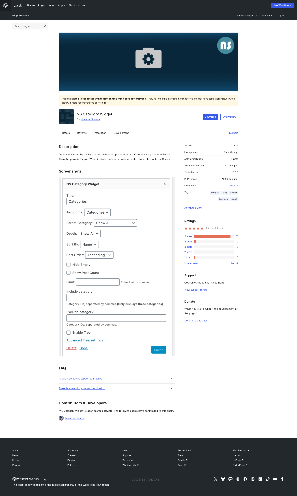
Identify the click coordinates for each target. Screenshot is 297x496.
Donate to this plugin (196, 320)
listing (224, 193)
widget (234, 199)
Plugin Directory (20, 15)
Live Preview (229, 116)
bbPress (238, 460)
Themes (71, 455)
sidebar (233, 193)
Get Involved (184, 450)
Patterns (71, 465)
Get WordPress (282, 5)
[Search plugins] (45, 26)
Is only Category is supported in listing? (81, 378)
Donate (183, 460)
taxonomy (223, 199)
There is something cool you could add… (82, 388)
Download (210, 116)
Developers (129, 460)
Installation (100, 132)
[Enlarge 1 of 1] (171, 180)
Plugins (71, 460)
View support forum (195, 289)
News (15, 455)
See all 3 (234, 185)
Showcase (72, 450)
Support (233, 132)
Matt (236, 455)
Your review (191, 263)
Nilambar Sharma (90, 119)
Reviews (82, 132)
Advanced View (193, 207)
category (215, 193)
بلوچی (44, 479)
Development (121, 132)
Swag (182, 465)
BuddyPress (240, 465)
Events (181, 455)
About (15, 450)
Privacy (16, 465)
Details (66, 132)
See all (234, 263)
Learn (125, 450)
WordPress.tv (131, 465)
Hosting (16, 460)
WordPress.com (242, 450)
